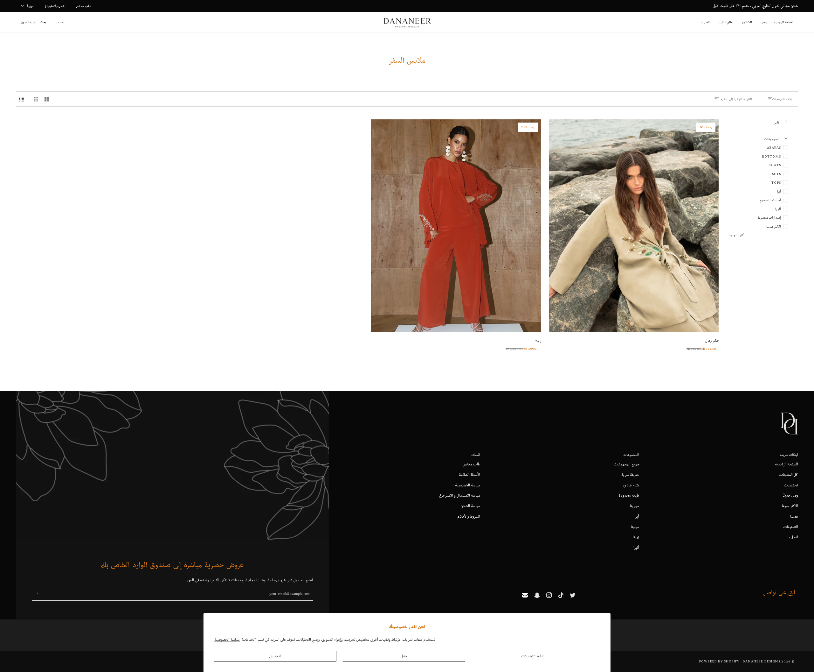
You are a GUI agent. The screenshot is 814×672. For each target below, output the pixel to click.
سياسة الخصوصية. (227, 639)
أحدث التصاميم (770, 200)
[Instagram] (549, 595)
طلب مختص (471, 464)
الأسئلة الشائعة (469, 474)
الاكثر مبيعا (773, 226)
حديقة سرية (630, 474)
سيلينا (635, 527)
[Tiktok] (560, 595)
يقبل (404, 656)
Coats (775, 165)
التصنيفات (790, 527)
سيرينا (634, 506)
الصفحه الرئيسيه (786, 464)
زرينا (636, 537)
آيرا (779, 191)
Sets (776, 174)
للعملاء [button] (475, 454)
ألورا (778, 209)
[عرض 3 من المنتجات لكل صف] (36, 99)
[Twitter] (573, 595)
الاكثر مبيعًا (790, 506)
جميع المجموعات (626, 464)
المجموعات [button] (631, 454)
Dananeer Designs (761, 661)
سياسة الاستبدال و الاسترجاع (459, 495)
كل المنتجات (788, 474)
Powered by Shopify (719, 661)
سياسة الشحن (470, 506)
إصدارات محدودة (769, 217)
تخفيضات (791, 485)
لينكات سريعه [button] (789, 454)
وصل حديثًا (790, 495)
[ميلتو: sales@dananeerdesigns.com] (525, 595)
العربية (31, 6)
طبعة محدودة (629, 495)
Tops (776, 182)
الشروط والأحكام (469, 516)
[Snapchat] (537, 595)
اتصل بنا (792, 537)
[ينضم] (37, 593)
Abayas (774, 147)
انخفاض (275, 656)
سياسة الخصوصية (467, 485)
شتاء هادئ (631, 485)
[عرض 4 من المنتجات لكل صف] (23, 99)
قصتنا (794, 516)
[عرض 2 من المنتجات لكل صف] (46, 99)
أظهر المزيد (736, 235)
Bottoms (771, 156)
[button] (765, 22)
